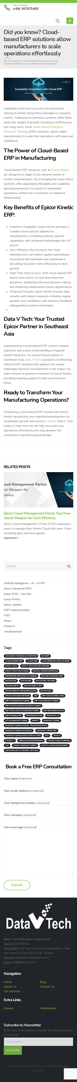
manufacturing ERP (47, 730)
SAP (7, 745)
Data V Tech (33, 360)
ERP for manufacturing (46, 700)
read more (10, 538)
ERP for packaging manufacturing (23, 705)
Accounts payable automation (21, 656)
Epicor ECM (10, 680)
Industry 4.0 (53, 715)
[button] (58, 21)
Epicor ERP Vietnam (45, 680)
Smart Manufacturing (24, 745)
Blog (43, 982)
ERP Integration (13, 715)
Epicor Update (12, 605)
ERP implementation (17, 610)
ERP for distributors (53, 695)
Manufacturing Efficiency (18, 730)
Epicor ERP (26, 680)
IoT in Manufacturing (16, 720)
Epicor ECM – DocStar (17, 594)
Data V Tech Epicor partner (35, 666)
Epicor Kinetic (60, 170)
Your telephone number (20, 803)
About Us (10, 987)
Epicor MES (46, 690)
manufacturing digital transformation (26, 725)
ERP (36, 695)
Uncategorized (13, 632)
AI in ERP (45, 656)
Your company (13, 815)
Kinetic (35, 720)
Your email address (17, 791)
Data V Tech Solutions (17, 671)
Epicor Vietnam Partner (17, 695)
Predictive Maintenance (31, 740)
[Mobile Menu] (69, 21)
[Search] (68, 566)
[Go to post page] (38, 489)
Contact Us (47, 987)
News (7, 621)
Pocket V (9, 626)
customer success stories (56, 661)
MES (7, 615)
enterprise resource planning (21, 676)
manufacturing (51, 720)
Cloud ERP (32, 661)
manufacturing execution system (23, 735)
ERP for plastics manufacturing (22, 710)
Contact (51, 421)
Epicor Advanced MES (17, 589)
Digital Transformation (45, 671)
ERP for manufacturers (17, 700)
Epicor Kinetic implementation (20, 690)
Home (8, 982)
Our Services (12, 991)
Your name (11, 779)
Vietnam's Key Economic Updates (21, 750)
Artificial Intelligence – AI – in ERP (24, 583)
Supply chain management (54, 745)
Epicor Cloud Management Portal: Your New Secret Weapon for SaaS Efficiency (37, 515)
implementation (34, 715)
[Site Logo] (14, 21)
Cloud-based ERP (14, 661)
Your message (13, 827)
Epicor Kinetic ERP (33, 685)
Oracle (57, 735)
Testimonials (48, 1008)
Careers (9, 1008)
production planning (59, 740)
